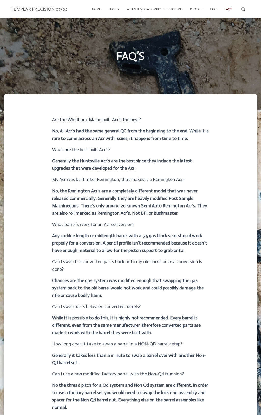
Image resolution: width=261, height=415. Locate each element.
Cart (213, 9)
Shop (113, 9)
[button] (118, 9)
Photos (196, 9)
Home (96, 9)
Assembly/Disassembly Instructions (154, 9)
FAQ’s (228, 9)
